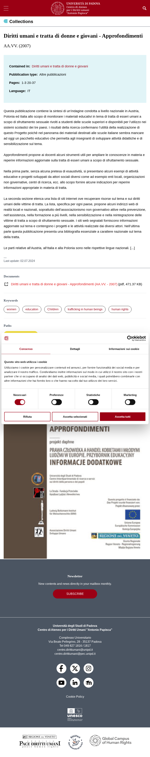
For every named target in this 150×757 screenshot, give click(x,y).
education (31, 309)
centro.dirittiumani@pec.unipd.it (75, 653)
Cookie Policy (75, 696)
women (11, 309)
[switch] (56, 402)
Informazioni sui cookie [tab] (124, 348)
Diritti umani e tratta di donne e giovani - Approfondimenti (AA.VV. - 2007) (64, 284)
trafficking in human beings (85, 309)
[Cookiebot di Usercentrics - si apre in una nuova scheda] (130, 338)
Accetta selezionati (75, 416)
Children (53, 309)
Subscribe (75, 593)
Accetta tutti (122, 416)
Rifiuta (27, 416)
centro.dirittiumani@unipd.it (75, 649)
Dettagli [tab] (75, 348)
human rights (120, 309)
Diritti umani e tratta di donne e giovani (60, 66)
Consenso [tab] (26, 348)
